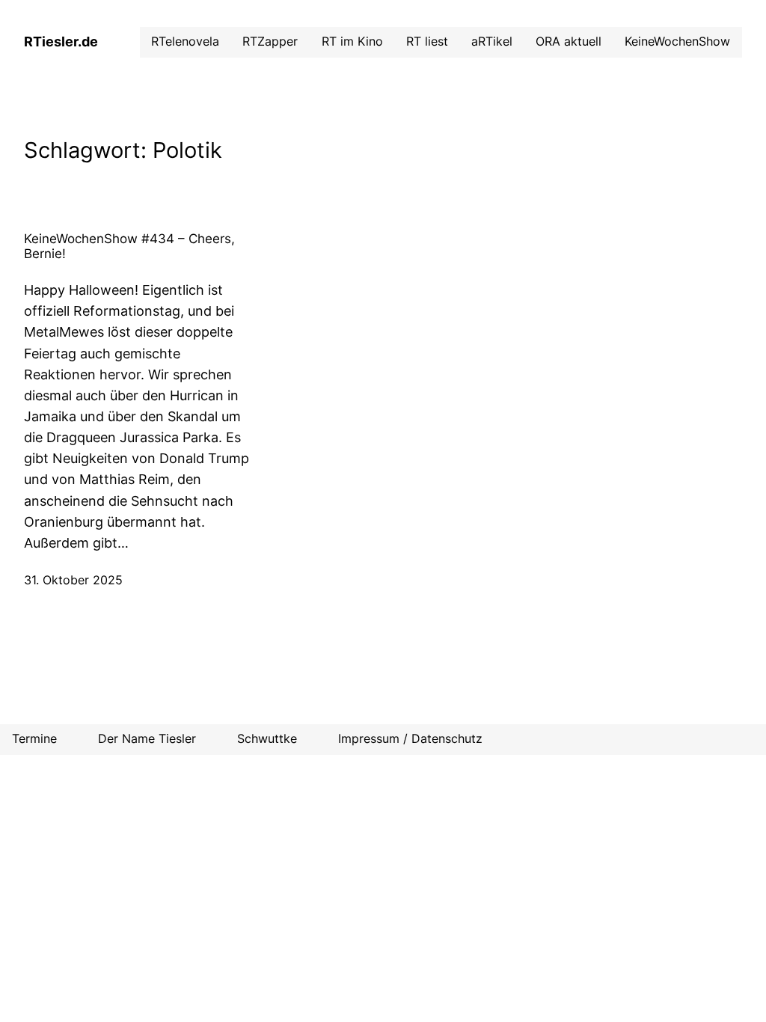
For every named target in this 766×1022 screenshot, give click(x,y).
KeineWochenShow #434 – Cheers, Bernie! (129, 246)
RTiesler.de (61, 41)
